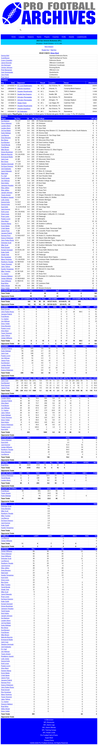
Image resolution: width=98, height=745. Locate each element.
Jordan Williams (6, 278)
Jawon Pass (5, 231)
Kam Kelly (4, 207)
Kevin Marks (5, 226)
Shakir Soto (5, 254)
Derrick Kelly (5, 202)
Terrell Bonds (5, 145)
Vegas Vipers (22, 103)
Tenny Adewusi (6, 123)
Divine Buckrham (7, 152)
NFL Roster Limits (49, 732)
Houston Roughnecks (24, 91)
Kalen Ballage (6, 133)
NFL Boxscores (49, 722)
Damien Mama (6, 223)
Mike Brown (5, 149)
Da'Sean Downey (7, 166)
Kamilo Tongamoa (7, 269)
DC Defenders (22, 111)
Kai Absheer (5, 121)
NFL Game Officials (49, 727)
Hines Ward (54, 53)
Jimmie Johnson (6, 67)
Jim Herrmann (6, 65)
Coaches (56, 37)
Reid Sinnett (5, 247)
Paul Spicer (5, 77)
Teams (39, 37)
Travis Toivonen (6, 264)
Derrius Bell (5, 55)
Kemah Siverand (7, 250)
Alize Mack (5, 221)
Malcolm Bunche (7, 154)
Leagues (22, 37)
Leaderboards (82, 37)
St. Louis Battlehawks (24, 85)
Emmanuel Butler (7, 157)
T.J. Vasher (5, 274)
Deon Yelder (5, 288)
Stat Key (53, 50)
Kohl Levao (5, 212)
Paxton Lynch (5, 219)
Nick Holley (5, 183)
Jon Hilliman (5, 180)
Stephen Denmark (7, 164)
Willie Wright (5, 285)
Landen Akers (6, 126)
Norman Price (6, 235)
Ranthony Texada (7, 262)
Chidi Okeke (5, 228)
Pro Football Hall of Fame (49, 735)
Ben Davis (4, 161)
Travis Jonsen (6, 195)
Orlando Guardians (23, 88)
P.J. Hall (4, 176)
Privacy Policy (49, 740)
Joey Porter (5, 75)
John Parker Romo (7, 240)
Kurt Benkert (5, 142)
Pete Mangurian (6, 70)
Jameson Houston (7, 185)
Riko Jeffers (5, 188)
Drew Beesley (6, 138)
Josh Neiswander (7, 72)
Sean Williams (6, 281)
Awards (71, 37)
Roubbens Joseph (7, 197)
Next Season (49, 46)
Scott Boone (5, 58)
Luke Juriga (5, 200)
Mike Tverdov (5, 271)
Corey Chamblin (6, 60)
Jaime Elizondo (6, 63)
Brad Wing (4, 283)
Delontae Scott (6, 243)
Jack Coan (4, 159)
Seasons (31, 37)
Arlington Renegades (24, 97)
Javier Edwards (6, 171)
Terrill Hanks (5, 178)
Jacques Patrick (6, 233)
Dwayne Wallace (7, 276)
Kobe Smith (5, 252)
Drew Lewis (5, 214)
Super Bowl (49, 738)
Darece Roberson (7, 238)
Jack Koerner (5, 209)
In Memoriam (49, 720)
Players (46, 37)
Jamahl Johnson (6, 192)
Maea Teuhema (6, 259)
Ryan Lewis (5, 216)
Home (13, 37)
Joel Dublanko (6, 169)
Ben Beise (4, 140)
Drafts (64, 37)
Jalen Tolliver (5, 266)
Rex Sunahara (6, 257)
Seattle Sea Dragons (24, 94)
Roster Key (45, 50)
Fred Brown (5, 147)
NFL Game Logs (49, 725)
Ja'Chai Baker (6, 130)
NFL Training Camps (49, 730)
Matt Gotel (4, 173)
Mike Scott (4, 245)
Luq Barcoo (5, 135)
